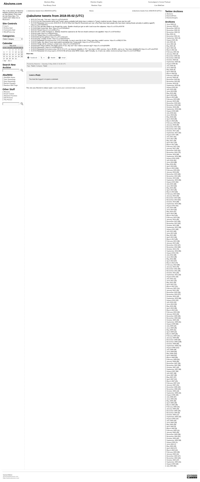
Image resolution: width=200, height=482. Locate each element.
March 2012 (171, 263)
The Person (8, 100)
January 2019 (171, 101)
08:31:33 (60, 49)
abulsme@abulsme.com (10, 476)
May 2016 (170, 164)
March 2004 (171, 450)
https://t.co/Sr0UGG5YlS (71, 44)
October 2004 (171, 438)
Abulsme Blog (49, 2)
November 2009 (172, 318)
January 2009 (171, 338)
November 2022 (172, 32)
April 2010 (170, 308)
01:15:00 (34, 23)
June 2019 (170, 91)
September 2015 (172, 180)
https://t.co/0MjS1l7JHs (118, 40)
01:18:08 (34, 28)
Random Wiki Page (11, 85)
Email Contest (9, 94)
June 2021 (170, 44)
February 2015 (172, 194)
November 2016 (172, 152)
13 (4, 54)
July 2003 (170, 466)
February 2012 (172, 265)
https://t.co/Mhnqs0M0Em (51, 35)
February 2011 (172, 288)
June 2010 (170, 304)
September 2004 (172, 440)
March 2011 (171, 286)
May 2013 (170, 235)
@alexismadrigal (117, 51)
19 (22, 54)
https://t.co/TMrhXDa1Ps (61, 39)
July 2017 (170, 137)
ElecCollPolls (171, 16)
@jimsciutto (49, 23)
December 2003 (172, 456)
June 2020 (170, 68)
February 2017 (172, 146)
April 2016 (170, 166)
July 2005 (170, 420)
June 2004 (170, 444)
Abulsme (170, 14)
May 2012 (170, 259)
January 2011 (171, 290)
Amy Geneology (9, 81)
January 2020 (171, 77)
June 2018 (170, 115)
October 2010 (171, 296)
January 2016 (171, 172)
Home (91, 11)
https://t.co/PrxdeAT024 (149, 49)
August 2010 (171, 300)
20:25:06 (34, 47)
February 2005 (172, 430)
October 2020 (171, 60)
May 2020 (170, 70)
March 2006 (171, 405)
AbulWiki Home (9, 77)
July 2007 (170, 373)
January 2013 (171, 243)
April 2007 (170, 379)
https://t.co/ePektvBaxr (113, 32)
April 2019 (170, 95)
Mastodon (6, 19)
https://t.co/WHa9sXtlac (49, 33)
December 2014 (172, 198)
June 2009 (170, 328)
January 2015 (171, 196)
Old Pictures (8, 98)
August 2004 (171, 442)
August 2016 (171, 158)
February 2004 (172, 452)
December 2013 (172, 221)
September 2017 (172, 133)
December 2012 (172, 245)
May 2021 (170, 46)
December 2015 (172, 174)
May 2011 (170, 282)
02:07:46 (34, 32)
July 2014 (170, 208)
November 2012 (172, 247)
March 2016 (171, 168)
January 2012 (171, 267)
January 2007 (171, 385)
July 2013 (170, 231)
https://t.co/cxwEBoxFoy (51, 30)
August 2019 (171, 87)
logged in (41, 79)
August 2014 (171, 206)
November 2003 (172, 458)
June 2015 (170, 186)
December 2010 (172, 292)
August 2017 (171, 135)
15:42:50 (34, 42)
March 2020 (171, 73)
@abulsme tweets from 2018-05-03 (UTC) (146, 11)
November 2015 (172, 176)
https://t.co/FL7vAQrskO (59, 37)
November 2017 (172, 129)
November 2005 (172, 413)
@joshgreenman (50, 40)
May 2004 (170, 446)
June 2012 (170, 257)
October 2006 (171, 391)
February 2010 (172, 312)
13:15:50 (34, 40)
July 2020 (170, 66)
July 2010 (170, 302)
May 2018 (170, 117)
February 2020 (172, 75)
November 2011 (172, 271)
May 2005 (170, 424)
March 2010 (171, 310)
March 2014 (171, 215)
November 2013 (172, 223)
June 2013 (170, 233)
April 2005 (170, 426)
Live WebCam (159, 5)
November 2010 (172, 294)
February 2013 (172, 241)
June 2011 (170, 280)
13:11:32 (60, 40)
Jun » (10, 61)
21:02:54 (34, 49)
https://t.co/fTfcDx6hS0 (60, 19)
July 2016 (170, 160)
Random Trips (96, 5)
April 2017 (170, 142)
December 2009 (172, 316)
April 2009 (170, 332)
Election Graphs (96, 2)
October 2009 (171, 320)
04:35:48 (34, 39)
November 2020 (172, 58)
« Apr (4, 61)
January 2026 (171, 26)
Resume (7, 92)
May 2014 (170, 211)
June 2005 (170, 422)
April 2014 (170, 213)
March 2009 (171, 334)
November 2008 (172, 342)
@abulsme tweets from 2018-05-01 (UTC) (42, 11)
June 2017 (170, 139)
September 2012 (172, 251)
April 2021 (170, 48)
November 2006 (172, 389)
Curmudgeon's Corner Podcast (159, 2)
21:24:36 (34, 51)
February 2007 (172, 383)
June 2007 (170, 375)
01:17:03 (34, 26)
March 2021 (171, 50)
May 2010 (170, 306)
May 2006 (170, 401)
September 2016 (172, 156)
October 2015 (171, 178)
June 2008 (170, 351)
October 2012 (171, 249)
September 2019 (172, 85)
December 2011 (172, 269)
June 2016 (170, 162)
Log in (6, 26)
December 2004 (172, 434)
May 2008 (170, 353)
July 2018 (170, 113)
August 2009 (171, 324)
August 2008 (171, 348)
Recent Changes (10, 83)
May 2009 (170, 330)
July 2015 (170, 184)
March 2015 (171, 192)
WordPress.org (9, 32)
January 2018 (171, 125)
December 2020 (172, 56)
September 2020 (172, 62)
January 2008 (171, 361)
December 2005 (172, 411)
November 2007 (172, 365)
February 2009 (172, 336)
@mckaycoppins (51, 51)
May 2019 (170, 93)
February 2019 (172, 99)
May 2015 (170, 188)
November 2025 (172, 28)
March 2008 (171, 357)
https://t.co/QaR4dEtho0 (53, 47)
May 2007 (170, 377)
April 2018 (170, 119)
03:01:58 (34, 35)
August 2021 (171, 40)
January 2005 (171, 432)
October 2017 (171, 131)
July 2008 (170, 349)
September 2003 (172, 462)
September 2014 (172, 204)
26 (22, 56)
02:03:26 (34, 30)
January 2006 (171, 409)
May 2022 (170, 34)
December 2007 (172, 363)
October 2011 (171, 273)
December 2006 (172, 387)
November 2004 (172, 436)
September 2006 (172, 393)
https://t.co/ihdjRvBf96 (102, 46)
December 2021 (172, 36)
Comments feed (9, 30)
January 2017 (171, 148)
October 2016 (171, 154)
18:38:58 (34, 46)
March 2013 (171, 239)
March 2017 (171, 144)
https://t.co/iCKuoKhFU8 (115, 26)
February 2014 (172, 217)
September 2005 (172, 417)
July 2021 (170, 42)
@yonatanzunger (51, 49)
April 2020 (170, 71)
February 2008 (172, 359)
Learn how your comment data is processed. (69, 88)
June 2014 (170, 209)
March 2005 (171, 428)
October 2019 (171, 83)
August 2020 (171, 64)
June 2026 (170, 24)
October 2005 (171, 415)
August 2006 (171, 395)
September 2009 (172, 322)
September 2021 (172, 38)
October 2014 (171, 202)
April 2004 (170, 448)
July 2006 (170, 397)
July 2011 (170, 279)
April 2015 (170, 190)
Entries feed (8, 28)
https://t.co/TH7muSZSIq (91, 42)
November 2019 (172, 81)
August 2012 (171, 253)
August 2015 (171, 182)
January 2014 (171, 219)
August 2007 (171, 371)
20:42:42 (60, 51)
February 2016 (172, 170)
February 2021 (172, 52)
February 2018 (172, 123)
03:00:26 (34, 33)
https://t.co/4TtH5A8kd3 (61, 28)
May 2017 (170, 140)
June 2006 (170, 399)
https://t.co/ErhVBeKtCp (39, 25)
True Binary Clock (49, 5)
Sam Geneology (9, 79)
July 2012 (170, 255)
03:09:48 (34, 37)
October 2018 (171, 107)
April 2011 (170, 284)
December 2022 (172, 30)
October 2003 (171, 460)
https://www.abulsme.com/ (11, 478)
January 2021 (171, 54)
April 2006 (170, 403)
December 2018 (172, 103)
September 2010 (172, 298)
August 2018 (171, 111)
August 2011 (171, 277)
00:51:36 (34, 19)
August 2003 (171, 464)
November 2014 (172, 200)
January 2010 (171, 314)
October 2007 (171, 367)
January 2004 (171, 454)
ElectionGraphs (172, 18)
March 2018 (171, 121)
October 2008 (171, 344)
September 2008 (172, 346)
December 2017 (172, 127)
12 (22, 52)
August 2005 (171, 418)
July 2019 (170, 89)
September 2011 (172, 275)
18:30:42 (34, 44)
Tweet (33, 66)
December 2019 (172, 79)
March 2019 (171, 97)
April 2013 (170, 237)
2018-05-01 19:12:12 (60, 23)
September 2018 (172, 109)
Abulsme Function (10, 96)
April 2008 (170, 355)
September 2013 (172, 227)
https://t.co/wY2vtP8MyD (132, 51)
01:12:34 (34, 21)
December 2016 (172, 150)
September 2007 (172, 369)
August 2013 (171, 229)
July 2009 (170, 326)
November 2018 (172, 105)
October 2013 (171, 225)
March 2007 (171, 381)
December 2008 (172, 340)
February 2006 (172, 407)
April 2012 (170, 261)
